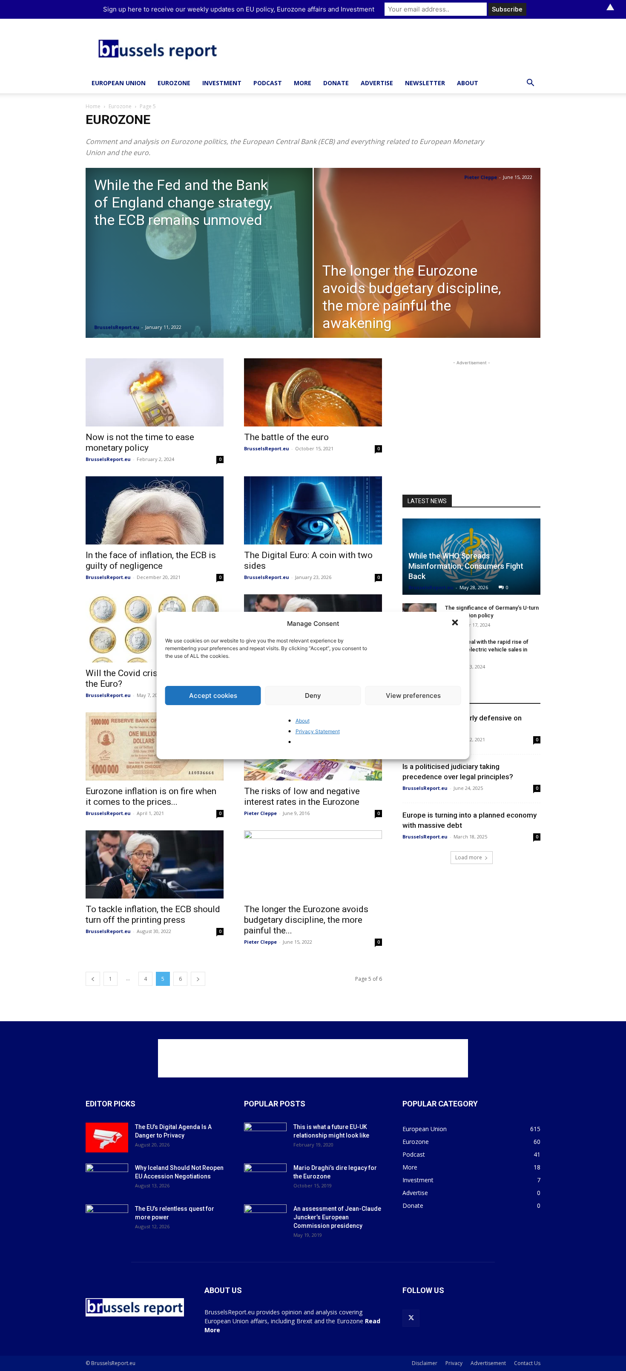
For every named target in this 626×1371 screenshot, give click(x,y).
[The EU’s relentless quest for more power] (107, 1219)
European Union (119, 83)
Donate (336, 83)
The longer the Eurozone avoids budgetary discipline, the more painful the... (306, 920)
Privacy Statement (318, 731)
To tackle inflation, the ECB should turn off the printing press (153, 914)
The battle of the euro (286, 437)
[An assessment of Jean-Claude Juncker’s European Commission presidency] (265, 1219)
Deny (313, 695)
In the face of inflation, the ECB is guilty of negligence (151, 560)
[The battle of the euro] (313, 392)
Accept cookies (213, 695)
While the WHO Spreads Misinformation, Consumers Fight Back (465, 566)
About (303, 720)
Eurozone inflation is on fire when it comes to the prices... (151, 796)
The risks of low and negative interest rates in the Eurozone (302, 796)
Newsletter (425, 83)
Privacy (453, 1363)
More (302, 83)
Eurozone (174, 83)
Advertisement (488, 1363)
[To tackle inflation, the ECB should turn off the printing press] (155, 864)
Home (93, 106)
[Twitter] (410, 1318)
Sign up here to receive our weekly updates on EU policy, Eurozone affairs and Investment (238, 9)
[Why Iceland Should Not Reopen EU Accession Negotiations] (107, 1178)
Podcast (267, 83)
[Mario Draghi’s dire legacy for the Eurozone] (265, 1178)
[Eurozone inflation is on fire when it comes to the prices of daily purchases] (155, 746)
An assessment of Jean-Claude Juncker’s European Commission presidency (337, 1217)
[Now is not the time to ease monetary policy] (155, 392)
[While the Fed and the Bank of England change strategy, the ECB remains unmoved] (199, 266)
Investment (221, 83)
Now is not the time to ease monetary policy (140, 442)
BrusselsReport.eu (116, 327)
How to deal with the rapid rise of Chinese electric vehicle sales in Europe (486, 649)
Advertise (377, 83)
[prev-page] (93, 979)
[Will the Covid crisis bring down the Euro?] (155, 628)
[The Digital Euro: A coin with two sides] (313, 510)
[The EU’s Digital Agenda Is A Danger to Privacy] (107, 1137)
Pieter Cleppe (480, 177)
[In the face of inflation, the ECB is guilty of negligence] (155, 510)
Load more (468, 857)
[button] (456, 623)
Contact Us (527, 1363)
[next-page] (198, 979)
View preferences (413, 695)
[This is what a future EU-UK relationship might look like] (265, 1137)
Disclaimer (424, 1363)
